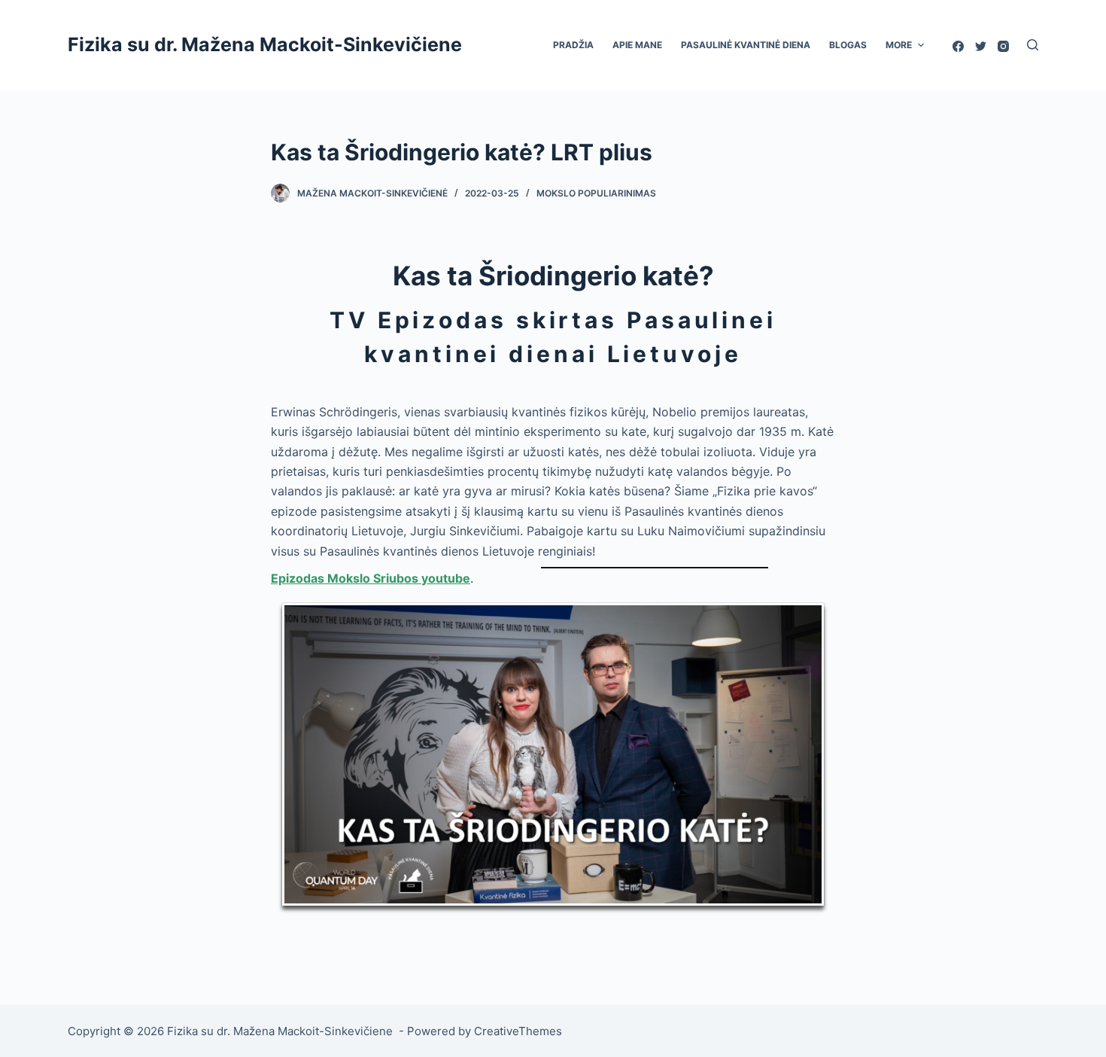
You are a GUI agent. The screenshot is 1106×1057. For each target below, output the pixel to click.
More (899, 44)
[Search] (1032, 44)
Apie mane (637, 44)
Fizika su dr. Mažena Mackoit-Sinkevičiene (267, 44)
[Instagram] (1003, 46)
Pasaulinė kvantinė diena (745, 44)
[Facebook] (958, 46)
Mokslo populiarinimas (596, 193)
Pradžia (573, 44)
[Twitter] (980, 46)
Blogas (848, 44)
